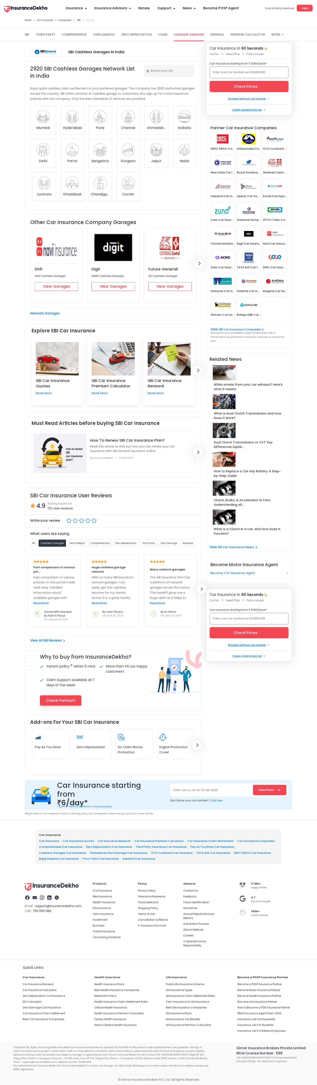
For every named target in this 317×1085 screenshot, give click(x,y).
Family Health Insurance (110, 1019)
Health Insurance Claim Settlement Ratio (121, 1001)
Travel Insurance (104, 931)
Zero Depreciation (90, 747)
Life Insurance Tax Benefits (183, 1019)
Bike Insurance (102, 896)
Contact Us (190, 890)
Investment (100, 920)
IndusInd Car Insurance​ (138, 859)
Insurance (74, 8)
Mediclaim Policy (105, 996)
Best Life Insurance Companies (186, 1007)
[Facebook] (27, 898)
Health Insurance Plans (109, 984)
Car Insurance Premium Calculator (159, 841)
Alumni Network (193, 929)
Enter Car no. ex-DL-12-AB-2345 (196, 790)
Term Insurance (103, 914)
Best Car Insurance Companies (43, 1019)
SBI (27, 34)
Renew (144, 8)
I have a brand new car (247, 109)
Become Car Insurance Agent (232, 573)
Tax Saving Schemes (107, 937)
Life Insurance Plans (179, 1013)
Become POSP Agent (221, 8)
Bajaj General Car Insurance (59, 859)
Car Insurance (49, 841)
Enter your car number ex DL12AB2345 (239, 72)
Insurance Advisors (110, 8)
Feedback (189, 896)
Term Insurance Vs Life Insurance (187, 1001)
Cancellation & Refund (153, 920)
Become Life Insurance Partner (257, 1001)
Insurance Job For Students (255, 1025)
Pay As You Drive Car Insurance (212, 847)
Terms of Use (146, 914)
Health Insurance (104, 902)
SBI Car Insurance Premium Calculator (111, 383)
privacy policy (104, 806)
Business (99, 925)
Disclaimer (190, 908)
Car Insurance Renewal (114, 841)
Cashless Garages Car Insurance (62, 853)
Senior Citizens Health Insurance (115, 1025)
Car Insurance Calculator (39, 990)
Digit (95, 269)
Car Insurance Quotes (78, 841)
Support (164, 8)
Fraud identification (196, 902)
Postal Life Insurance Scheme (185, 984)
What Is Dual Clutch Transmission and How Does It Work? (247, 415)
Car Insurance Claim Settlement (210, 841)
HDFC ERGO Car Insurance (252, 853)
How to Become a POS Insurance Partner (263, 1007)
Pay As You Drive (48, 747)
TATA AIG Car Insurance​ (213, 853)
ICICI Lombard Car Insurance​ (172, 853)
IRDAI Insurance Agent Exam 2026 (259, 1013)
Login (304, 8)
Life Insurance (102, 908)
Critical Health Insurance (110, 1007)
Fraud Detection (148, 902)
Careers (188, 935)
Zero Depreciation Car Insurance (109, 847)
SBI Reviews (52, 640)
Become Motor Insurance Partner (258, 990)
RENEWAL (217, 34)
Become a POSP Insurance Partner (259, 984)
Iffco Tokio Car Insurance (100, 859)
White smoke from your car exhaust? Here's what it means (248, 386)
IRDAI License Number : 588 (259, 1053)
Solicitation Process (196, 924)
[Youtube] (34, 898)
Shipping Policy (148, 908)
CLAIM (162, 34)
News (187, 8)
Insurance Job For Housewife (256, 1019)
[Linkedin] (49, 898)
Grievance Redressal (151, 896)
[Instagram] (42, 898)
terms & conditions (79, 806)
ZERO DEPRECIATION (136, 34)
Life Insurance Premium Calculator (188, 1025)
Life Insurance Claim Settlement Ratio (190, 996)
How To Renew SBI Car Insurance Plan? (127, 440)
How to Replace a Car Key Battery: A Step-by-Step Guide (247, 473)
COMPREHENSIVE (74, 34)
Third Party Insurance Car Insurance (161, 847)
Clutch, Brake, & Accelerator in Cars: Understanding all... (242, 502)
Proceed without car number (247, 98)
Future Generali (163, 269)
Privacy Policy (147, 890)
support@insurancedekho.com (58, 906)
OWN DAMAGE (104, 34)
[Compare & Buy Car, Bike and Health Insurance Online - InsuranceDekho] (25, 9)
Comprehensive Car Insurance (60, 847)
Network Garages (45, 313)
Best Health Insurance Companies (116, 990)
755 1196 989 (42, 911)
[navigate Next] (199, 263)
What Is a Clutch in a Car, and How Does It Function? (247, 531)
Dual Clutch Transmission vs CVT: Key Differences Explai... (243, 444)
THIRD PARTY (45, 34)
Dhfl (38, 269)
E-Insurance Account (152, 925)
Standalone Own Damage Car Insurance (118, 853)
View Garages (56, 286)
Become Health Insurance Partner (259, 996)
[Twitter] (56, 898)
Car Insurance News (238, 547)
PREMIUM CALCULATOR (248, 34)
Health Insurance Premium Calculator (119, 1013)
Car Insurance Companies (242, 329)
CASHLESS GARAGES (189, 34)
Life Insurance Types (179, 990)
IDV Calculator (32, 1001)
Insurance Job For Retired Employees (261, 1031)
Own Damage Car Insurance (42, 1007)
